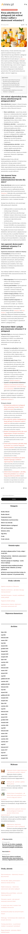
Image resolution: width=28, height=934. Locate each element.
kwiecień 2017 (4, 747)
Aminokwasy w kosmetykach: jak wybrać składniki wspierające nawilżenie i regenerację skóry (14, 459)
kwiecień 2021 (4, 711)
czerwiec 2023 (4, 681)
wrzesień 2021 (4, 698)
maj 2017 (3, 744)
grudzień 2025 (4, 648)
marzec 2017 (4, 750)
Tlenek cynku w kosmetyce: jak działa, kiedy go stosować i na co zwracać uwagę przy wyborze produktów (15, 445)
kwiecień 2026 (4, 637)
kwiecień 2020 (4, 730)
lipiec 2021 (4, 703)
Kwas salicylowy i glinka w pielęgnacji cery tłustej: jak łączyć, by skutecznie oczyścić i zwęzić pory (15, 421)
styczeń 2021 (4, 717)
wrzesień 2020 (4, 722)
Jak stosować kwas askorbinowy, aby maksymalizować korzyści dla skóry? (11, 84)
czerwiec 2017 (4, 741)
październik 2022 (5, 684)
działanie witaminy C (14, 380)
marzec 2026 (4, 640)
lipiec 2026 (4, 632)
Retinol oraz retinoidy (6, 522)
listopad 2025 (4, 651)
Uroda (2, 536)
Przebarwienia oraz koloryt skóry (9, 520)
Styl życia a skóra (5, 531)
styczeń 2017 (4, 755)
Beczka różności (5, 511)
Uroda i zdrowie (5, 539)
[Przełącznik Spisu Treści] (23, 78)
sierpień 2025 (4, 657)
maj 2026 (3, 635)
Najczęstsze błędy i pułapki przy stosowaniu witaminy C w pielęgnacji (13, 90)
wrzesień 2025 (4, 654)
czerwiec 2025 (4, 662)
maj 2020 (3, 728)
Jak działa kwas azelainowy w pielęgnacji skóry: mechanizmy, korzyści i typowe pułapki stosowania (14, 407)
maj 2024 (3, 676)
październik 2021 (5, 695)
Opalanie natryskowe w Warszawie (10, 586)
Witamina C (4, 193)
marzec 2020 (4, 733)
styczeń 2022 (4, 692)
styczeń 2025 (4, 673)
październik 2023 (5, 678)
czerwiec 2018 (4, 739)
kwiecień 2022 (4, 687)
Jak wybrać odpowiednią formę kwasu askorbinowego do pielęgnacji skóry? (11, 80)
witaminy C (23, 59)
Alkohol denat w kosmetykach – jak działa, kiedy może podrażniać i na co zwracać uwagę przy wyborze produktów (15, 474)
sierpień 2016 (4, 758)
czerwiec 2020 (4, 725)
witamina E (17, 310)
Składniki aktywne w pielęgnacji (9, 9)
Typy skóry (4, 533)
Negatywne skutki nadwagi (8, 601)
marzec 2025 (4, 670)
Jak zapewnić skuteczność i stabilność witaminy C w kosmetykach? (14, 87)
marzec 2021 (4, 714)
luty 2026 (3, 643)
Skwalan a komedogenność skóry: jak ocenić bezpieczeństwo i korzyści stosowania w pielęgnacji (15, 433)
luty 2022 (3, 689)
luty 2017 (3, 752)
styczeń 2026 (4, 646)
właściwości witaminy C (7, 399)
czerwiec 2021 (4, 706)
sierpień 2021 (4, 700)
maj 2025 (3, 665)
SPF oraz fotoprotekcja (7, 528)
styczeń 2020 (4, 736)
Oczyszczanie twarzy (6, 517)
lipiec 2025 (4, 659)
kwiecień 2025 (4, 667)
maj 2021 (3, 709)
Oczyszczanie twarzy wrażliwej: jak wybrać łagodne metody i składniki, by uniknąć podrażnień (12, 567)
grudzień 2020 (4, 720)
